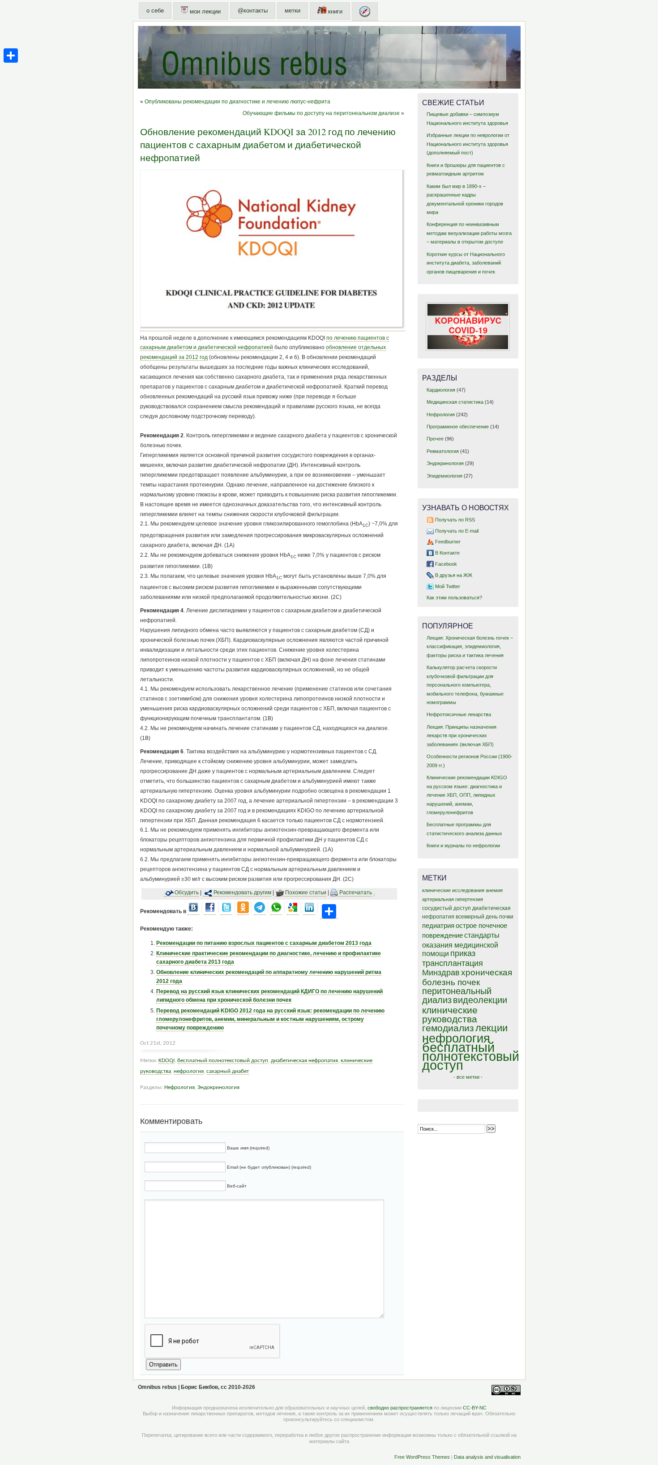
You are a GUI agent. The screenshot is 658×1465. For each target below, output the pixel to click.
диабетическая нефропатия (304, 1061)
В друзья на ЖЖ (453, 575)
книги (334, 11)
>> (491, 1128)
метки (292, 10)
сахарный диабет (227, 1071)
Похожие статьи (305, 892)
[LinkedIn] (309, 911)
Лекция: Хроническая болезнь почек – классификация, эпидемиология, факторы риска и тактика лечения (470, 646)
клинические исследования (453, 890)
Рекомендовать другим (242, 892)
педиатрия (438, 925)
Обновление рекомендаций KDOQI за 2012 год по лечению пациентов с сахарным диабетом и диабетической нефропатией (268, 144)
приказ (462, 953)
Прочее (435, 438)
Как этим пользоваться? (454, 597)
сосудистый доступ (446, 908)
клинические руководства (450, 1014)
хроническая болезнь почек (467, 977)
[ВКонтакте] (193, 911)
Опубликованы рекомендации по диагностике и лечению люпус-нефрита (237, 101)
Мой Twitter (447, 586)
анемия (494, 890)
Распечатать (355, 892)
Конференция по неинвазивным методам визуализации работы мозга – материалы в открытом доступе (469, 233)
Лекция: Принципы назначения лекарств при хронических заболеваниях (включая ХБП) (461, 735)
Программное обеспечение (458, 426)
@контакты (253, 10)
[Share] (11, 55)
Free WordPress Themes (422, 1457)
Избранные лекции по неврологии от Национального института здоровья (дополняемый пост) (468, 143)
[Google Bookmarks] (293, 911)
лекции (491, 1028)
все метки (468, 1077)
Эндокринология (218, 1087)
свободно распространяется (399, 1407)
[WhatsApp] (276, 911)
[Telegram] (259, 911)
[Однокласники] (243, 911)
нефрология (189, 1071)
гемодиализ (448, 1028)
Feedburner (448, 541)
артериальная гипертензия (452, 899)
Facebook (446, 564)
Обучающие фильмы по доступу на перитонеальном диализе (321, 113)
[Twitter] (226, 911)
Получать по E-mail (457, 531)
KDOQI (166, 1061)
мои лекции (204, 11)
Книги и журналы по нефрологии (463, 845)
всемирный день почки (484, 917)
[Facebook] (210, 911)
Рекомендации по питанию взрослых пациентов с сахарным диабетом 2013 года (264, 943)
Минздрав (441, 972)
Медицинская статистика (455, 402)
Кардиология (441, 390)
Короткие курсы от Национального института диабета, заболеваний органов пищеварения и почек (466, 263)
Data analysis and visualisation (487, 1457)
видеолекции (480, 1000)
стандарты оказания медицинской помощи (461, 944)
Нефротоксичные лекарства (459, 714)
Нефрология (179, 1087)
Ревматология (443, 451)
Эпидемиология (444, 475)
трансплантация (452, 963)
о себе (155, 10)
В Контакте (447, 552)
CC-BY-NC (475, 1407)
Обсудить (187, 892)
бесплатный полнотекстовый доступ (222, 1061)
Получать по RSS (455, 519)
